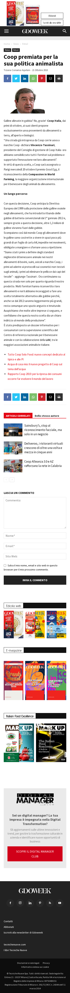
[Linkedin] (30, 903)
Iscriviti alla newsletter (52, 22)
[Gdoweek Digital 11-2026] (32, 20)
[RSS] (50, 903)
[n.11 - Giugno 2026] (35, 625)
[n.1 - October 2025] (19, 743)
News (16, 44)
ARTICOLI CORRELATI (18, 415)
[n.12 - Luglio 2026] (15, 14)
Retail (25, 44)
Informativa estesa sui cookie (35, 966)
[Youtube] (59, 903)
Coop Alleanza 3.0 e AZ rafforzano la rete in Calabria (43, 463)
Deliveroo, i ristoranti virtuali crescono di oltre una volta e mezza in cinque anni (43, 447)
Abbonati (52, 15)
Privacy (46, 963)
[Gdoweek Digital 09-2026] (56, 678)
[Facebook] (10, 903)
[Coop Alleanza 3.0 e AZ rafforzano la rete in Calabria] (13, 465)
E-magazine (13, 650)
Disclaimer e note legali (28, 963)
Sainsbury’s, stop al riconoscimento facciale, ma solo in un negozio (43, 429)
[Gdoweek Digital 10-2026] (35, 678)
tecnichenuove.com (15, 944)
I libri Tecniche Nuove (15, 950)
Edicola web (13, 606)
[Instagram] (20, 903)
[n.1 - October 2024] (51, 743)
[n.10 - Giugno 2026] (56, 625)
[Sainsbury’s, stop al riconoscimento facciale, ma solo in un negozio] (13, 429)
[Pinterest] (40, 903)
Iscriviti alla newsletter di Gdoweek (23, 932)
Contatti (8, 921)
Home (7, 44)
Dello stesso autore (47, 415)
